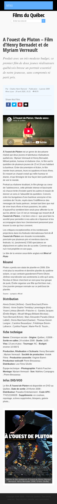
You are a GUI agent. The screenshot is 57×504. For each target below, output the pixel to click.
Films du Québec (28, 15)
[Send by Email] (25, 104)
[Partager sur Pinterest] (20, 104)
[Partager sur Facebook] (8, 104)
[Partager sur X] (14, 104)
